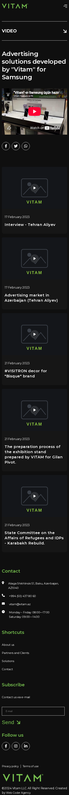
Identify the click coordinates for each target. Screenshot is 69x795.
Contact (7, 669)
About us (8, 644)
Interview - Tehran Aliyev (30, 224)
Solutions (8, 661)
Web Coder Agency (18, 792)
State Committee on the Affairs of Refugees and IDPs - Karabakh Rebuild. (34, 538)
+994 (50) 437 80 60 (22, 596)
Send (8, 722)
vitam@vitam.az (20, 604)
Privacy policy (10, 766)
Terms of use (31, 766)
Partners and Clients (15, 653)
